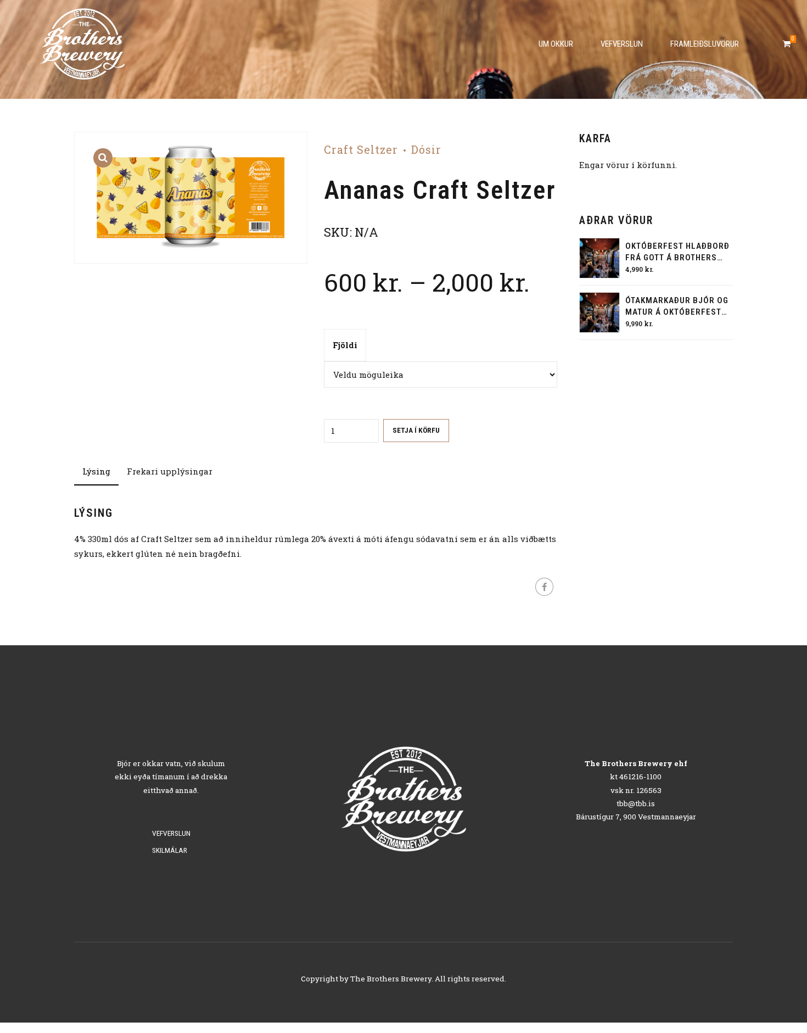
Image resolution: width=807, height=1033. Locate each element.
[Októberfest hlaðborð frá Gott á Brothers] (599, 258)
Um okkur (556, 44)
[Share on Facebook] (544, 587)
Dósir (426, 150)
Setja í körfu (416, 430)
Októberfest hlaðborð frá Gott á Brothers (677, 252)
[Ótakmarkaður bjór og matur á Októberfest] (599, 312)
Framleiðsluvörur (704, 44)
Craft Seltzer (361, 150)
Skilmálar (169, 850)
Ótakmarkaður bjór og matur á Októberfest (676, 306)
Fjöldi (345, 344)
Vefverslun (622, 44)
